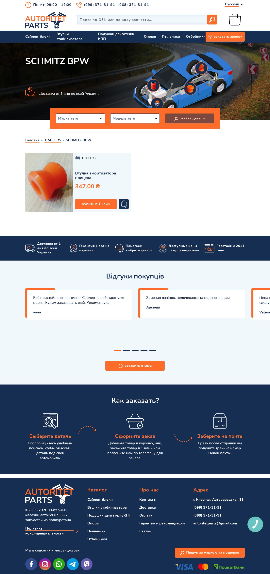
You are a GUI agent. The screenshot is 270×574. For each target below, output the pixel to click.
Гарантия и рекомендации (162, 523)
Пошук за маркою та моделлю (212, 552)
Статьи (145, 531)
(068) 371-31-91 (133, 5)
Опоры (150, 36)
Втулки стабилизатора (70, 36)
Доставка (147, 507)
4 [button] (144, 350)
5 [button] (152, 350)
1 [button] (117, 350)
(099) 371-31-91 (99, 5)
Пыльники (171, 36)
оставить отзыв (138, 366)
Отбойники (196, 36)
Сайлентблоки (38, 36)
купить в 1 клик (96, 204)
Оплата (145, 515)
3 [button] (135, 350)
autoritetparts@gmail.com (215, 523)
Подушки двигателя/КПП (116, 36)
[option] (49, 182)
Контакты (147, 500)
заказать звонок (228, 36)
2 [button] (126, 350)
